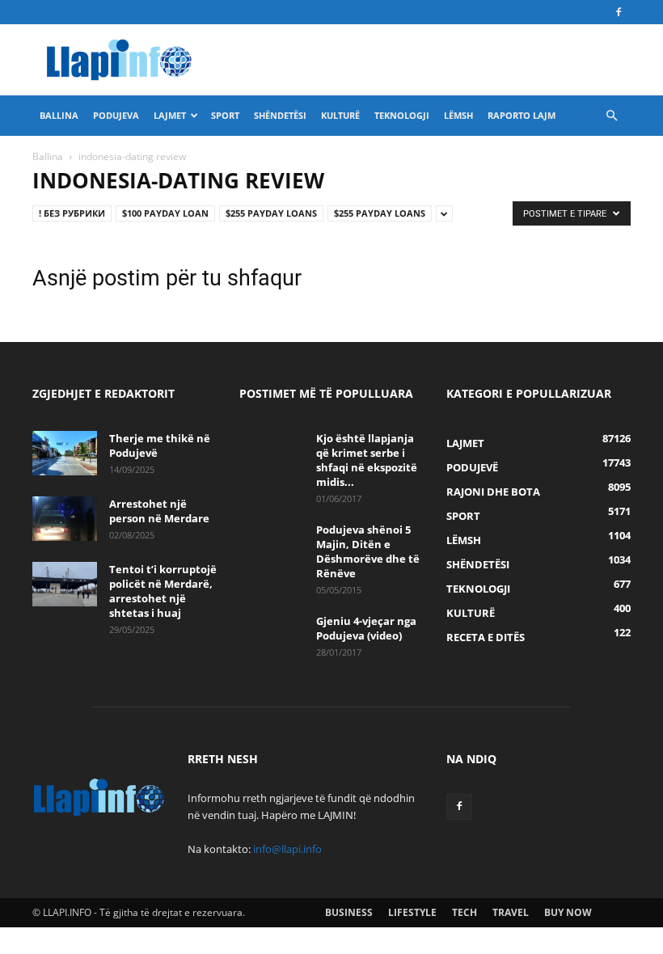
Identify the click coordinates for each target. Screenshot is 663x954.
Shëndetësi (280, 115)
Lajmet (170, 115)
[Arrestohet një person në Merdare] (64, 518)
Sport (225, 115)
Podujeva (116, 115)
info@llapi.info (287, 849)
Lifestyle (412, 912)
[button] (611, 116)
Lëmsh (458, 115)
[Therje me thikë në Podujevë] (64, 453)
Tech (464, 912)
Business (349, 912)
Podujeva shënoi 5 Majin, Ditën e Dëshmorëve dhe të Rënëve (368, 551)
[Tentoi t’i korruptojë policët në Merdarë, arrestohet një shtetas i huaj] (64, 584)
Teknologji (401, 115)
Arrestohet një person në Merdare (159, 511)
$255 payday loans (271, 213)
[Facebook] (618, 12)
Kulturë (340, 115)
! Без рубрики (72, 213)
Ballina (59, 115)
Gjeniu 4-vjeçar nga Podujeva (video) (366, 628)
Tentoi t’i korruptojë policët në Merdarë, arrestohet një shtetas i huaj (163, 591)
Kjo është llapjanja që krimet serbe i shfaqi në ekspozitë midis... (366, 460)
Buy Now (568, 912)
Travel (510, 912)
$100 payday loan (165, 213)
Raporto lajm (521, 115)
